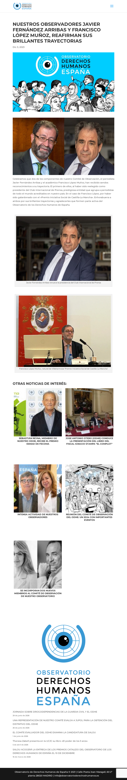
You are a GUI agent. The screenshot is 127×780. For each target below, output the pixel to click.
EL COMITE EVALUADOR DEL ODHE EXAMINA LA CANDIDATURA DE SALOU (54, 732)
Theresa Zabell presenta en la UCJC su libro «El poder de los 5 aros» (50, 741)
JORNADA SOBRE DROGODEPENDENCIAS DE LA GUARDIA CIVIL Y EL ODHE (55, 711)
